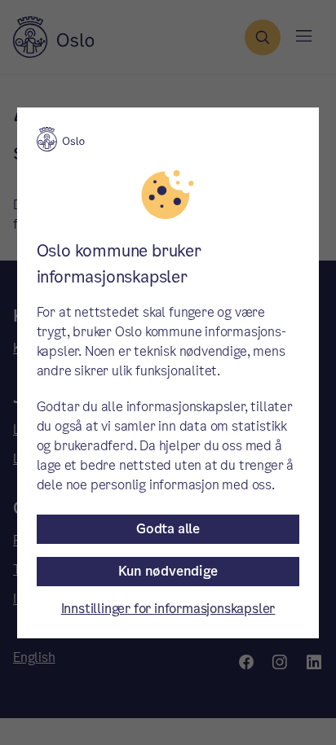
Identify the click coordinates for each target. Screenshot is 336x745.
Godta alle (168, 528)
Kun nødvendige (167, 571)
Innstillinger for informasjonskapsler (168, 608)
